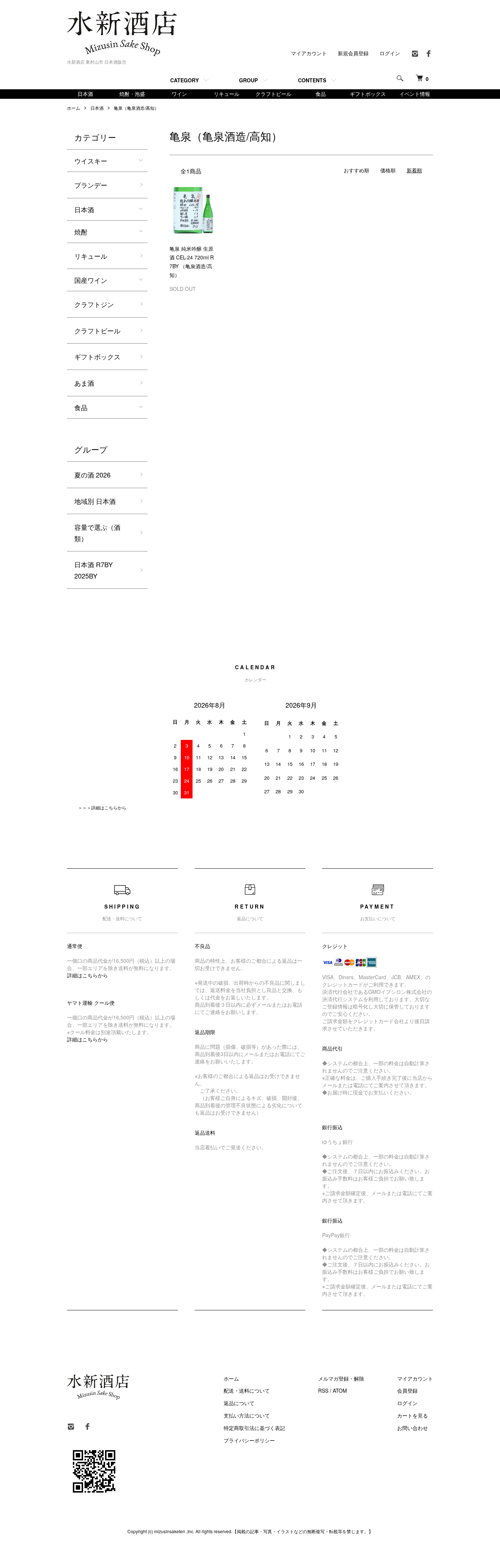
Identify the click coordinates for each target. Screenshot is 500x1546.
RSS (323, 1390)
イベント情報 (414, 93)
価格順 (388, 170)
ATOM (340, 1390)
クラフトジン (94, 304)
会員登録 (407, 1390)
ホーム (73, 108)
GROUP (248, 80)
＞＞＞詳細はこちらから (102, 807)
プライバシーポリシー (249, 1440)
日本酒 (85, 93)
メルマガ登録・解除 (341, 1378)
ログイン (390, 53)
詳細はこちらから (87, 975)
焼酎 (80, 231)
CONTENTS (312, 80)
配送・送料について (247, 1390)
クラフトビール (273, 93)
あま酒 (84, 383)
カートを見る (412, 1415)
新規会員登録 (353, 53)
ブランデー (90, 185)
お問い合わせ (412, 1427)
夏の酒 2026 (92, 474)
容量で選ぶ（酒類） (97, 532)
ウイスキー (90, 160)
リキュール (226, 93)
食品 (321, 93)
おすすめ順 (356, 170)
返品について (239, 1403)
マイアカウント (309, 53)
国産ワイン (90, 280)
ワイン (179, 93)
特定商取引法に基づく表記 (254, 1427)
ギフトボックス (368, 93)
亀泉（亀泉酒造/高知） (136, 108)
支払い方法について (247, 1415)
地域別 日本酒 (95, 501)
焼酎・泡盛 (132, 93)
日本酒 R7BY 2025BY (93, 569)
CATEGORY (184, 80)
